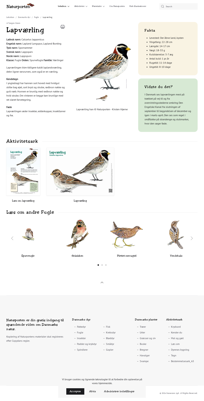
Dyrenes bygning (180, 349)
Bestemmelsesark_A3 (182, 361)
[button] (102, 66)
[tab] (98, 265)
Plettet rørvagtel (126, 255)
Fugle (80, 332)
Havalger (145, 355)
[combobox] (178, 6)
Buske (143, 343)
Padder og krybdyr (87, 343)
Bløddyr (110, 338)
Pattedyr (81, 326)
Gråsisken (77, 255)
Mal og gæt (177, 338)
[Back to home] (20, 6)
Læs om (175, 343)
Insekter (81, 338)
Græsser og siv (148, 338)
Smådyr (110, 343)
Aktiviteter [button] (79, 6)
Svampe (144, 361)
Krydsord (176, 326)
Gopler (109, 349)
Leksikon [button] (62, 6)
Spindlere (82, 349)
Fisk (108, 326)
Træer (143, 326)
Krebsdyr (111, 332)
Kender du (176, 332)
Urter (142, 332)
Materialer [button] (97, 6)
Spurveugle (27, 255)
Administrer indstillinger (119, 391)
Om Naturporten (117, 6)
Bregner (144, 349)
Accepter (75, 391)
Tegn (173, 355)
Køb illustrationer (138, 6)
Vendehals (176, 255)
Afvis (92, 391)
